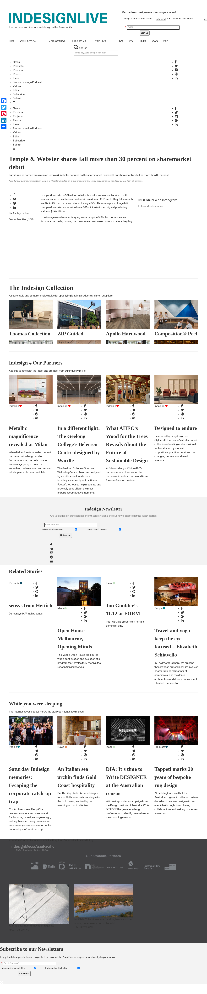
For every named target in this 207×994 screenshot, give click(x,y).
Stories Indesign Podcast (27, 82)
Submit (17, 98)
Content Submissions (32, 840)
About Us (14, 840)
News (16, 62)
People (17, 74)
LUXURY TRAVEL (84, 927)
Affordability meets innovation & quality (31, 925)
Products (18, 66)
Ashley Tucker (21, 213)
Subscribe (19, 94)
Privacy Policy (85, 840)
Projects (18, 70)
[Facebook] (4, 101)
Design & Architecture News (137, 18)
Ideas (16, 78)
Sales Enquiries (54, 840)
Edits (16, 90)
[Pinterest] (4, 113)
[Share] (4, 126)
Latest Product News (182, 18)
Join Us (144, 33)
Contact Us (70, 840)
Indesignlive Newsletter (52, 529)
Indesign (14, 406)
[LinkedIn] (4, 120)
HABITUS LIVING (19, 929)
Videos (17, 86)
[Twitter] (4, 107)
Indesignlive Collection (97, 529)
